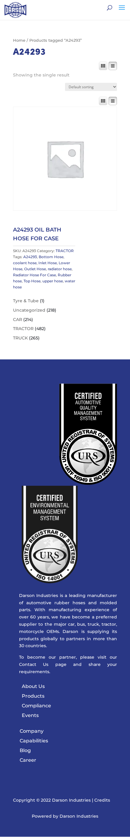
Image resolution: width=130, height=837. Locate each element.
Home (19, 40)
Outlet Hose (35, 269)
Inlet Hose (47, 263)
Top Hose (32, 281)
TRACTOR (65, 250)
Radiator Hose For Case (34, 275)
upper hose (52, 281)
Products (33, 696)
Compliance (36, 706)
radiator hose (60, 269)
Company (32, 731)
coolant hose (25, 263)
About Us (33, 686)
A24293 (30, 257)
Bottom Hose (51, 257)
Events (30, 715)
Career (28, 760)
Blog (25, 750)
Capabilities (34, 741)
